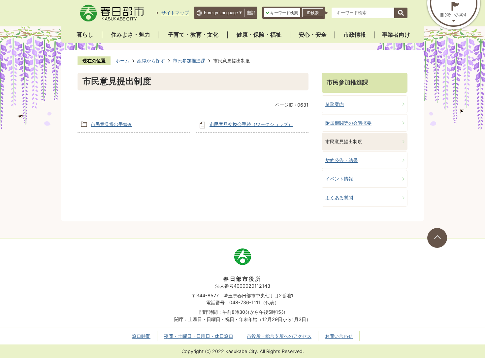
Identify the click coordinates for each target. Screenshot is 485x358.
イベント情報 (339, 178)
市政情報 (354, 34)
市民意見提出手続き (111, 124)
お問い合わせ (339, 336)
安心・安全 (313, 34)
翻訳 (251, 12)
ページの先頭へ (437, 238)
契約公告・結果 (341, 160)
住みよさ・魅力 (130, 34)
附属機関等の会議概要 (348, 123)
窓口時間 (141, 336)
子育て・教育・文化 (193, 34)
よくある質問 (339, 197)
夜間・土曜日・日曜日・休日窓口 (198, 336)
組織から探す (151, 60)
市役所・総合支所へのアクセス (279, 336)
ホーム (122, 60)
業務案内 (334, 104)
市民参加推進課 (189, 60)
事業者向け (396, 34)
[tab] (282, 12)
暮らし (85, 34)
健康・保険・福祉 (259, 34)
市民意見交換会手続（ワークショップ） (251, 124)
